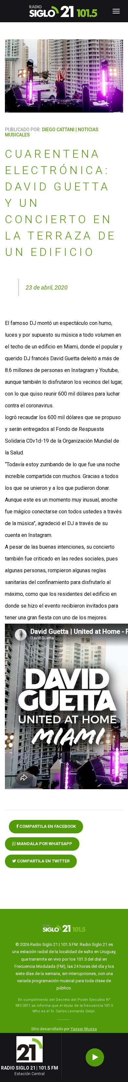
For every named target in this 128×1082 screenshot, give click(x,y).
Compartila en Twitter (43, 861)
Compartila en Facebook (47, 826)
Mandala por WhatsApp (44, 843)
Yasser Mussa (84, 1029)
